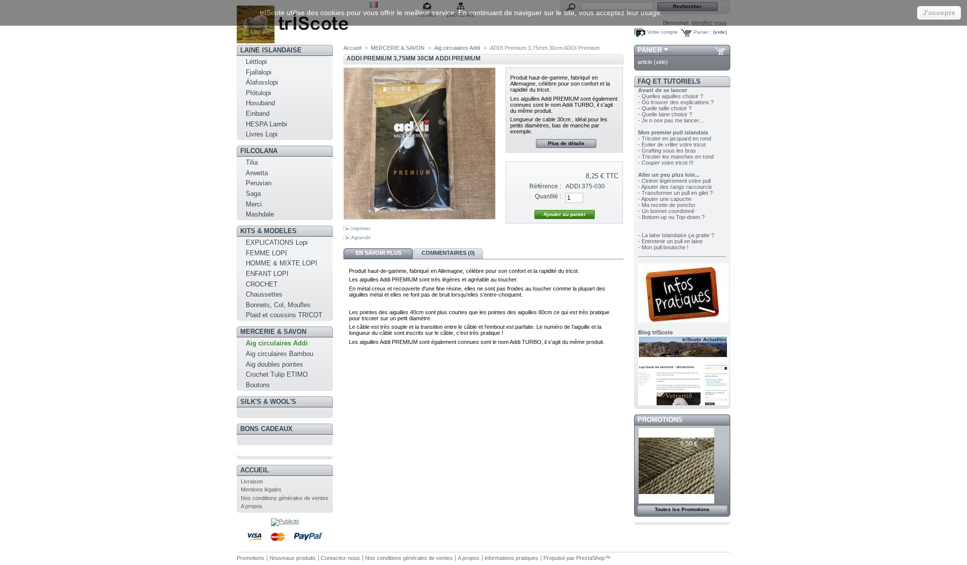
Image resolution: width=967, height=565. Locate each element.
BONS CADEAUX (266, 429)
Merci (254, 204)
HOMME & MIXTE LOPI (281, 263)
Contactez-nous (340, 558)
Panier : (703, 32)
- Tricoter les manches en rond (676, 157)
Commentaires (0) (448, 253)
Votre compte (662, 32)
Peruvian (258, 183)
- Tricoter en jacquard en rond (674, 138)
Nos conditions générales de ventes (284, 498)
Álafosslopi (262, 82)
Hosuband (260, 103)
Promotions (660, 419)
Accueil (254, 470)
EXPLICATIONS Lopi (277, 242)
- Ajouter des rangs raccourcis (675, 187)
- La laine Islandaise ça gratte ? (676, 235)
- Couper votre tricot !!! (666, 163)
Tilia (252, 162)
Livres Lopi (262, 134)
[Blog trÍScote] (683, 403)
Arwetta (257, 173)
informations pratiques (511, 558)
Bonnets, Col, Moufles (278, 305)
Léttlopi (256, 61)
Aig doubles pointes (274, 364)
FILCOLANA (259, 151)
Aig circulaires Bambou (279, 354)
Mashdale (260, 214)
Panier (650, 50)
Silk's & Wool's (268, 401)
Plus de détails (566, 143)
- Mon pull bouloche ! (663, 247)
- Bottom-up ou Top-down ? (671, 217)
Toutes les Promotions (682, 509)
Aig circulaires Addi (277, 343)
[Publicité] (285, 521)
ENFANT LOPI (267, 273)
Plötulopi (258, 93)
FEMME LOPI (266, 253)
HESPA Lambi (266, 124)
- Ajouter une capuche (665, 199)
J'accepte (939, 13)
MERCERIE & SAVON (273, 331)
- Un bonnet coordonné (666, 211)
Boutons (258, 385)
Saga (253, 193)
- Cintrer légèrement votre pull (674, 181)
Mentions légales (261, 489)
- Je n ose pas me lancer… (671, 120)
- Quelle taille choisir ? (665, 108)
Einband (257, 113)
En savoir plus (378, 253)
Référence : (545, 186)
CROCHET (262, 284)
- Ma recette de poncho (666, 205)
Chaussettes (264, 294)
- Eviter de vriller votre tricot (672, 145)
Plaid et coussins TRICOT (284, 315)
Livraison (252, 481)
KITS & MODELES (268, 231)
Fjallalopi (258, 72)
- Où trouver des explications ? (676, 102)
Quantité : (548, 196)
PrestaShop (590, 558)
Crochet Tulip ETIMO (277, 374)
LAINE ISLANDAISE (271, 50)
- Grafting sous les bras (667, 151)
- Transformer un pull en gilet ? (675, 193)
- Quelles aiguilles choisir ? (670, 96)
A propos (251, 506)
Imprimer (361, 228)
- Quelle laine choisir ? (665, 114)
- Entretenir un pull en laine (670, 241)
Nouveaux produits (292, 558)
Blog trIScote (655, 332)
